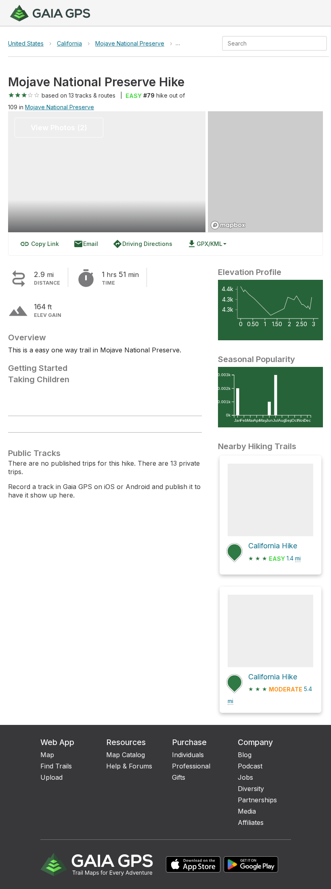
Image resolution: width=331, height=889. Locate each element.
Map (47, 755)
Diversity (251, 789)
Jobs (245, 777)
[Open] (323, 44)
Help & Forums (129, 766)
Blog (244, 755)
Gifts (178, 777)
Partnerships (257, 800)
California (69, 43)
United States (26, 43)
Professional (191, 766)
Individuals (188, 755)
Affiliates (251, 822)
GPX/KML (204, 244)
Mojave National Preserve (129, 43)
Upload (51, 777)
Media (247, 811)
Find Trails (56, 766)
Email (85, 244)
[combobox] (267, 43)
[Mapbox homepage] (228, 225)
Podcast (250, 766)
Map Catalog (125, 755)
